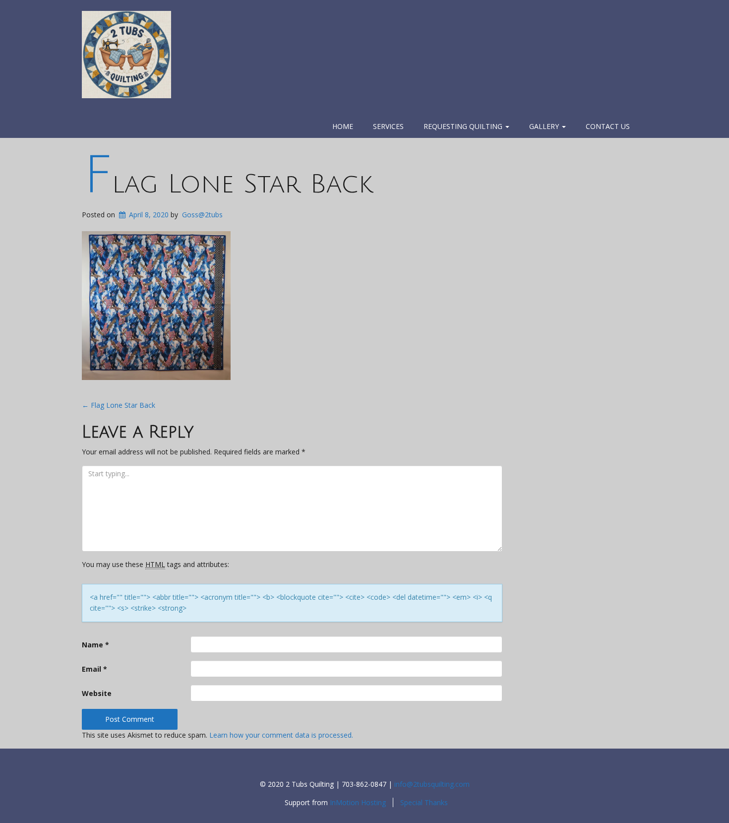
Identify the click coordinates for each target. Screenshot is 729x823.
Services (388, 126)
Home (342, 126)
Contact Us (608, 126)
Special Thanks (424, 802)
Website (97, 693)
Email (94, 669)
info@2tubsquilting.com (432, 784)
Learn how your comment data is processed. (281, 735)
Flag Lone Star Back (228, 184)
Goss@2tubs (202, 214)
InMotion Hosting (358, 802)
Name (95, 644)
